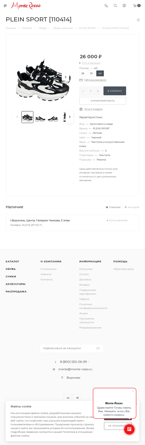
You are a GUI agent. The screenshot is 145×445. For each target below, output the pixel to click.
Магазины (86, 268)
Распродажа (16, 291)
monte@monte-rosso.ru (75, 369)
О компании (51, 261)
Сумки (11, 276)
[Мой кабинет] (124, 6)
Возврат (84, 284)
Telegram (77, 398)
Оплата (84, 274)
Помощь (120, 261)
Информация (90, 261)
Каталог (12, 261)
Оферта (84, 298)
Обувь (11, 268)
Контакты (47, 279)
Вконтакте (68, 398)
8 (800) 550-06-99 (73, 361)
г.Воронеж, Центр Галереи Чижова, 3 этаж (40, 220)
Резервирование (90, 327)
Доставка (85, 279)
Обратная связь (123, 268)
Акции (83, 313)
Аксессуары (15, 283)
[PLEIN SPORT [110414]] (43, 77)
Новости (46, 274)
